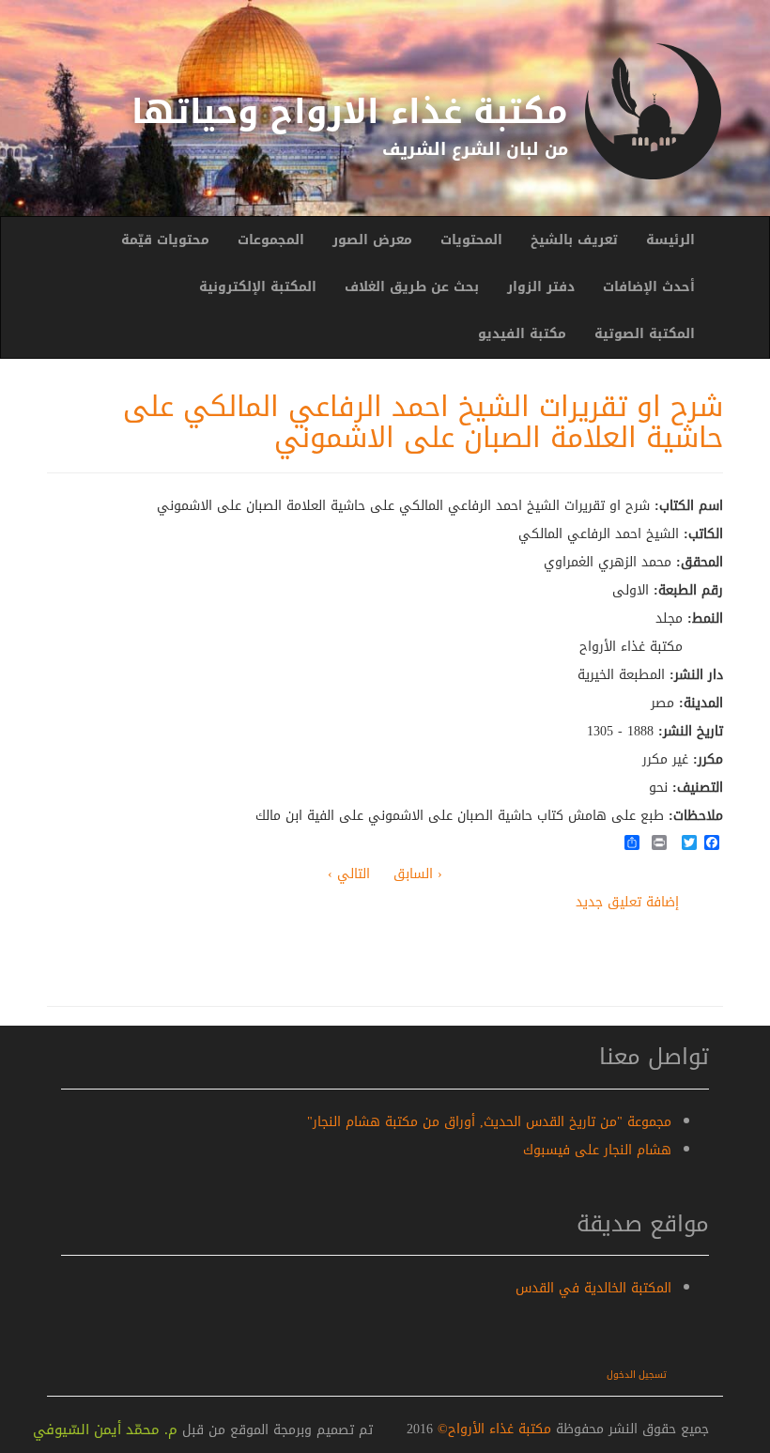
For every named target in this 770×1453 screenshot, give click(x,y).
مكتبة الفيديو (522, 334)
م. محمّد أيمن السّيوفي (105, 1429)
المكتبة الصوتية (644, 334)
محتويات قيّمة (165, 240)
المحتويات (471, 240)
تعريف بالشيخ (574, 240)
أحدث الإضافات (649, 287)
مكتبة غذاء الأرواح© (492, 1429)
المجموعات (271, 240)
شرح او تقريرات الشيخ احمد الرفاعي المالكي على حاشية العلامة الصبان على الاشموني (423, 422)
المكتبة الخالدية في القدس (593, 1288)
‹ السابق (417, 874)
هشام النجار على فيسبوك (597, 1150)
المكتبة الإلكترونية (257, 287)
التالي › (349, 874)
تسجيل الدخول (637, 1374)
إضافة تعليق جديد (627, 902)
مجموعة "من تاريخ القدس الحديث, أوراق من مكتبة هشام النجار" (489, 1122)
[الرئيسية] (652, 111)
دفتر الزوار (541, 287)
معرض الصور (372, 240)
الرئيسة (670, 240)
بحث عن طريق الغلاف (412, 287)
